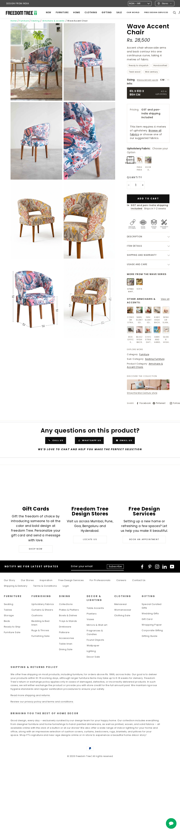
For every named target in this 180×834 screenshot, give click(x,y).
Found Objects (95, 640)
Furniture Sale (12, 632)
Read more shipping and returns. (30, 695)
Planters (92, 613)
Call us (57, 440)
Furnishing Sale (40, 636)
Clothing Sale (122, 615)
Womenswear (122, 609)
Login (66, 586)
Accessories (66, 638)
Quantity (134, 177)
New (48, 12)
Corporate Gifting (152, 630)
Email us (125, 440)
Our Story (9, 580)
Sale (119, 12)
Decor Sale (93, 656)
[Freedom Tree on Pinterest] (150, 567)
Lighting (91, 651)
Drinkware (65, 626)
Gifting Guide (149, 636)
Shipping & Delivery (15, 586)
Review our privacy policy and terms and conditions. (42, 701)
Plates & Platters (69, 609)
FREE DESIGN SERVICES (156, 12)
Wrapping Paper (152, 624)
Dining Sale (66, 649)
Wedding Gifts (150, 613)
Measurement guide (147, 79)
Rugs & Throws (40, 630)
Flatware (64, 632)
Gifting (107, 12)
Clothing (91, 12)
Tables (8, 609)
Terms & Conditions (45, 586)
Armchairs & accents (53, 20)
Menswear (120, 604)
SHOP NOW (36, 548)
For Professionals (100, 580)
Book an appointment (144, 539)
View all (165, 298)
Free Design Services (71, 580)
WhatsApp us (91, 440)
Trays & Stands (68, 621)
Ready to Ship (12, 626)
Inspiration (46, 580)
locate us (90, 539)
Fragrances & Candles (95, 632)
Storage (9, 615)
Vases (90, 619)
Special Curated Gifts (151, 606)
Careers (121, 580)
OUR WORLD (133, 12)
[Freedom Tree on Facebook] (142, 567)
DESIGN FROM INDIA (17, 3)
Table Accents (95, 608)
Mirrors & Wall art (97, 625)
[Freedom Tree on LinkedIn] (164, 567)
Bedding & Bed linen (40, 622)
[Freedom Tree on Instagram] (157, 567)
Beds (7, 621)
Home (14, 20)
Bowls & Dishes (68, 615)
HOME (76, 12)
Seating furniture (154, 358)
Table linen (65, 643)
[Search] (174, 12)
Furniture (24, 20)
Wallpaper (93, 645)
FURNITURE (62, 12)
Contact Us (138, 580)
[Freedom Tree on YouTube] (172, 567)
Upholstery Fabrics (42, 604)
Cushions (37, 615)
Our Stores (27, 580)
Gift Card (147, 619)
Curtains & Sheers (42, 609)
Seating (35, 20)
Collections (66, 604)
